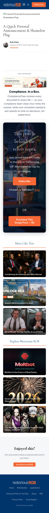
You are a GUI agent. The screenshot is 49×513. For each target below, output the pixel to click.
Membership (22, 488)
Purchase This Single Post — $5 (24, 221)
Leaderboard (35, 488)
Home (11, 488)
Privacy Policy (17, 499)
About (33, 494)
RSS (41, 494)
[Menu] (24, 4)
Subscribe (38, 5)
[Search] (28, 5)
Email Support (31, 499)
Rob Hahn (14, 42)
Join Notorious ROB (24, 464)
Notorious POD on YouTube (17, 494)
